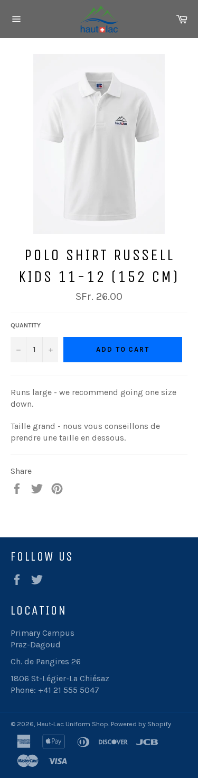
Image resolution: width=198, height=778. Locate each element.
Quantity (26, 325)
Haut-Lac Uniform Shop (72, 724)
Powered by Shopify (141, 724)
